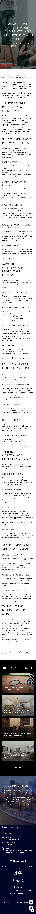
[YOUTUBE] (22, 881)
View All (18, 767)
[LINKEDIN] (18, 881)
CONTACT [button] (18, 813)
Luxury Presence (18, 893)
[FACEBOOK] (13, 881)
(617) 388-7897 (11, 844)
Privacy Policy (26, 902)
